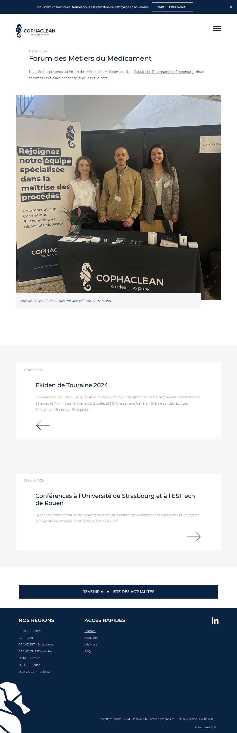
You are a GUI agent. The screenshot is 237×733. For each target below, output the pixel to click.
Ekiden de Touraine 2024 (71, 385)
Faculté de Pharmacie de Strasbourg (164, 72)
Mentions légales (111, 719)
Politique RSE (207, 719)
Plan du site (140, 719)
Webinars (90, 644)
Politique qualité (187, 719)
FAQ (87, 651)
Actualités (91, 637)
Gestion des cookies (162, 719)
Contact (90, 631)
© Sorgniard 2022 (205, 727)
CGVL (127, 719)
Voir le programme (172, 7)
